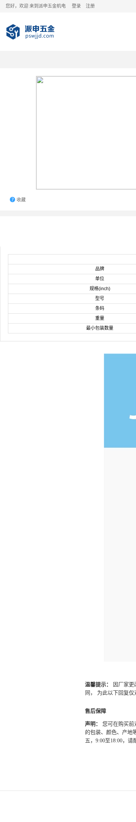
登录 (76, 6)
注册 (90, 6)
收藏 (21, 200)
